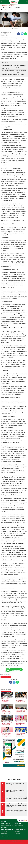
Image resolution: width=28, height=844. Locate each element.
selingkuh (9, 676)
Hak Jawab (4, 831)
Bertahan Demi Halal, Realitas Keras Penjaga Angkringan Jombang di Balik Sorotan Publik (16, 797)
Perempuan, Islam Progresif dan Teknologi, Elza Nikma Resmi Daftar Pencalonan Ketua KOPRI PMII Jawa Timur (21, 735)
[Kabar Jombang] (14, 2)
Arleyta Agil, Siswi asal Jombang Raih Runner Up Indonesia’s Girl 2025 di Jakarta (21, 723)
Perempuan (3, 676)
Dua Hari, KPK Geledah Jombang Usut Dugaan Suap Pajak (15, 791)
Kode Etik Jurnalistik (20, 829)
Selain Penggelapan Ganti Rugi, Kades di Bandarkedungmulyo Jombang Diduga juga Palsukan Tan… (16, 805)
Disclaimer (17, 833)
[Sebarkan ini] (18, 33)
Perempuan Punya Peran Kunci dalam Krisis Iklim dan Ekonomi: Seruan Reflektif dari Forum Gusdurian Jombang (21, 712)
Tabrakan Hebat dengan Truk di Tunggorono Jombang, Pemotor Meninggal (6, 700)
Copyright (17, 831)
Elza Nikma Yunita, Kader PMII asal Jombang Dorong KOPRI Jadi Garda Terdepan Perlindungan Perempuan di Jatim (7, 735)
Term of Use (4, 833)
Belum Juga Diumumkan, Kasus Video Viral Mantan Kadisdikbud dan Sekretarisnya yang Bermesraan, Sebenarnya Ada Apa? (13, 67)
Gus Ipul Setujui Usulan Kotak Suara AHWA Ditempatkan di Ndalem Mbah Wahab (16, 811)
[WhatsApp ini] (25, 33)
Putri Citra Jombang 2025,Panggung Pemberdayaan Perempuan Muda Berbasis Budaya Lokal (7, 723)
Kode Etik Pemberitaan (7, 829)
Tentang (3, 821)
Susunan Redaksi (5, 823)
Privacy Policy (5, 836)
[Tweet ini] (22, 33)
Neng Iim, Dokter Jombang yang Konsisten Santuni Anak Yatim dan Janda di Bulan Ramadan (20, 700)
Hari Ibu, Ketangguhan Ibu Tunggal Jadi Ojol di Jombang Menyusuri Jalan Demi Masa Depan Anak (6, 712)
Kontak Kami (17, 823)
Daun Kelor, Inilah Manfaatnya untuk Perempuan (12, 74)
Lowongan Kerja (18, 825)
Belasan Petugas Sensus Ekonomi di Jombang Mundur (15, 784)
